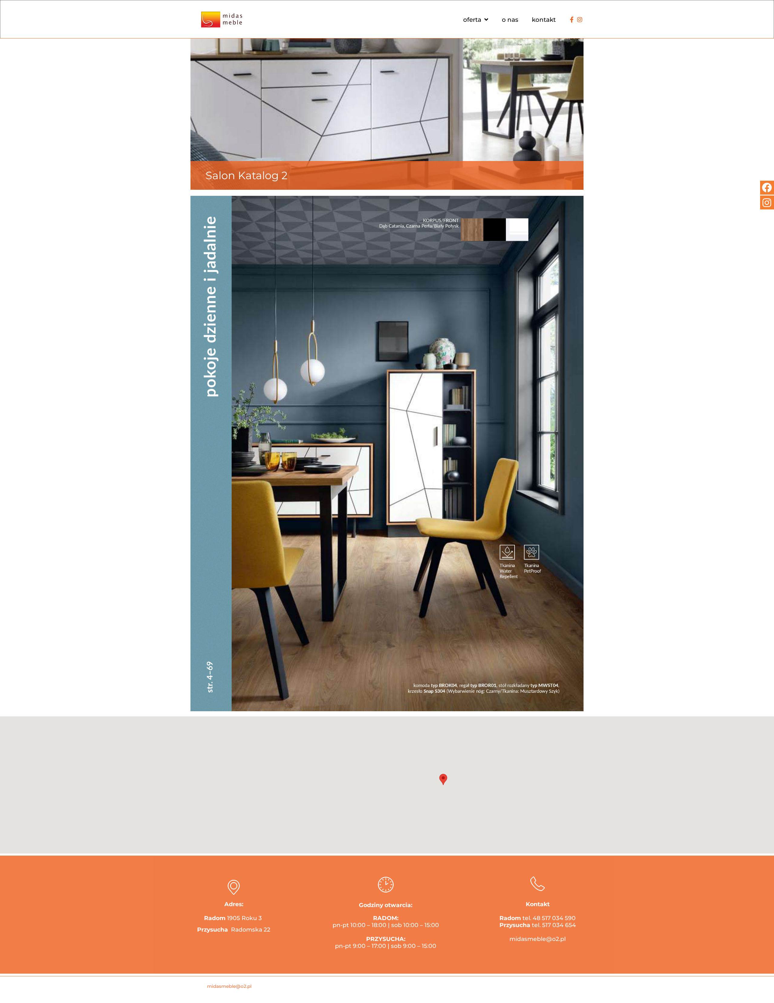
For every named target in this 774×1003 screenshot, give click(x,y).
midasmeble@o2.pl (537, 939)
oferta (472, 20)
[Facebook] (767, 188)
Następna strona (553, 202)
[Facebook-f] (572, 20)
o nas (510, 20)
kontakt (544, 20)
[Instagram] (580, 20)
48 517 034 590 (554, 918)
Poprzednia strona (487, 202)
